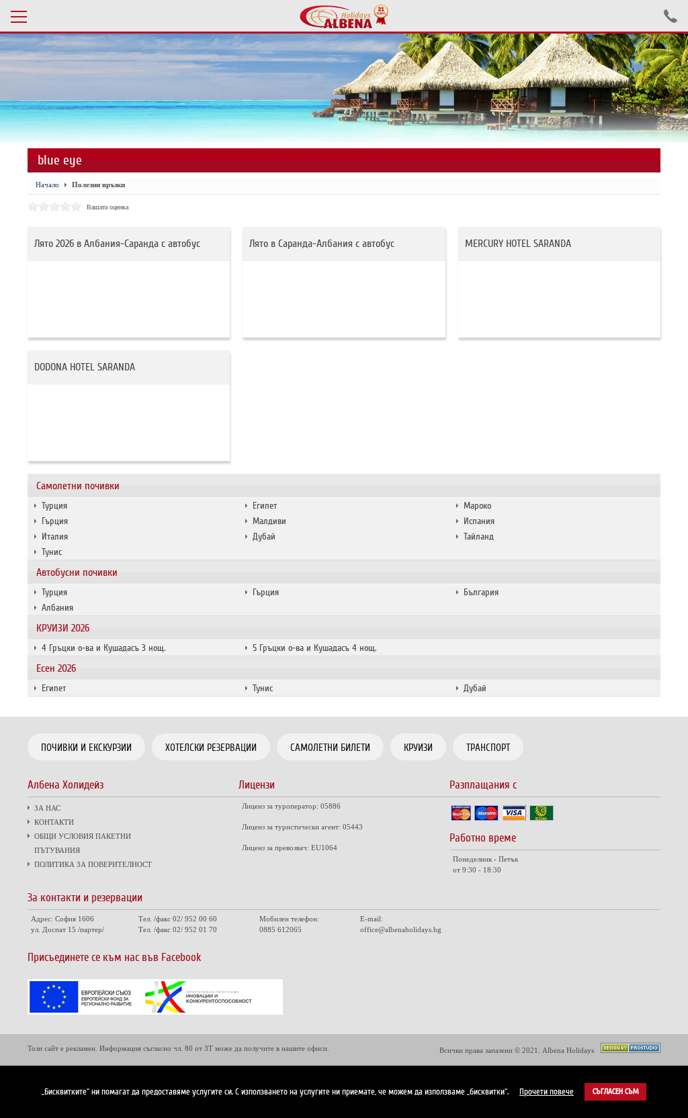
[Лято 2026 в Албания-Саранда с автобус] (129, 299)
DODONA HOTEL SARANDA (84, 367)
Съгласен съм (616, 1091)
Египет (265, 506)
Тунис (52, 552)
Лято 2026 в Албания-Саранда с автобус (117, 244)
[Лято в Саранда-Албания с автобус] (344, 299)
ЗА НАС (47, 808)
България (481, 592)
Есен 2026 (56, 668)
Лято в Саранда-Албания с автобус (321, 244)
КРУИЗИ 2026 (62, 628)
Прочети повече (546, 1091)
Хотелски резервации (211, 748)
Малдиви (269, 521)
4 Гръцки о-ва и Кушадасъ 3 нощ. (103, 648)
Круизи (418, 748)
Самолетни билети (330, 748)
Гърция (55, 521)
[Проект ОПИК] (155, 1011)
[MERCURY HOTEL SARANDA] (559, 299)
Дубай (264, 536)
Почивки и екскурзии (86, 748)
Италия (55, 536)
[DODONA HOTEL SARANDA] (129, 423)
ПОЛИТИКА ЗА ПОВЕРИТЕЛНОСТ (93, 864)
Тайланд (479, 536)
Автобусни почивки (77, 572)
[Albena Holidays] (344, 16)
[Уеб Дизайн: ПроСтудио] (630, 1049)
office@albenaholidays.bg (400, 929)
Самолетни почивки (78, 486)
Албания (57, 608)
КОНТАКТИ (54, 822)
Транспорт (488, 748)
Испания (479, 521)
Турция (54, 506)
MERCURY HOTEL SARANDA (518, 244)
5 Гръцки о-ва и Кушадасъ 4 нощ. (314, 648)
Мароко (477, 506)
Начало (47, 185)
